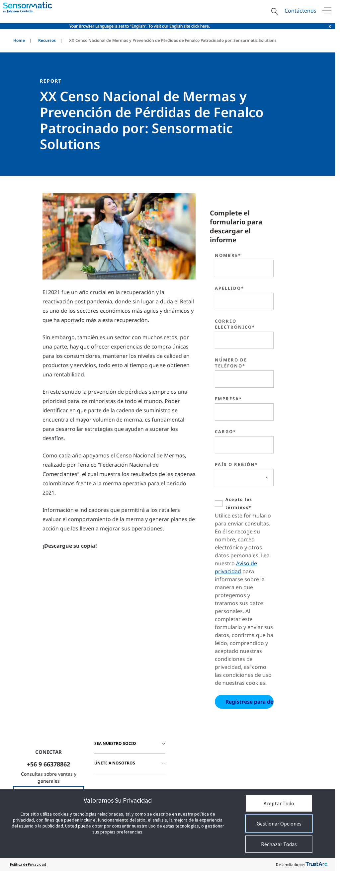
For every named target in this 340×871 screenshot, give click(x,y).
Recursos (47, 40)
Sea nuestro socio (115, 743)
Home (19, 40)
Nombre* (228, 255)
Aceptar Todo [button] (279, 803)
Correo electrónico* (235, 324)
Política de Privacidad (28, 864)
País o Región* (236, 464)
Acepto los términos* (238, 503)
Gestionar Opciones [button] (279, 823)
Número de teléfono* (231, 363)
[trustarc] (316, 864)
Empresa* (228, 399)
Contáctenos (300, 10)
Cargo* (225, 432)
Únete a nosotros (114, 763)
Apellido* (229, 288)
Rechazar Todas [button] (279, 844)
